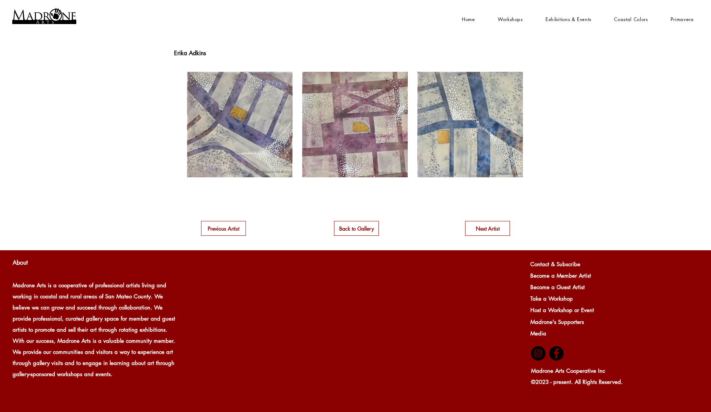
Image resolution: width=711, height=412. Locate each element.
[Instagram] (538, 353)
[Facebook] (556, 353)
